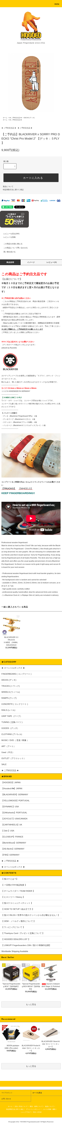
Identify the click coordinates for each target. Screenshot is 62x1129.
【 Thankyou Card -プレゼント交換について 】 (22, 933)
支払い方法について (21, 1106)
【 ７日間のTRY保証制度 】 (14, 885)
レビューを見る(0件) (11, 234)
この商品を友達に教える (12, 244)
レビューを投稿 (9, 237)
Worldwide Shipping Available (14, 951)
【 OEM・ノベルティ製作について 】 (18, 921)
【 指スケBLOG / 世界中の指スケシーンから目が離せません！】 (30, 915)
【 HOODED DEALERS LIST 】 (15, 939)
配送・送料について (36, 1106)
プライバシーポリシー (33, 1109)
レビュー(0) (52, 262)
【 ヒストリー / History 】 (13, 897)
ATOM (39, 1112)
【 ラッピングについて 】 (13, 927)
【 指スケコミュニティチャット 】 (17, 903)
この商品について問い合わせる (15, 248)
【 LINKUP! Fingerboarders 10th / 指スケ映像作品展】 (26, 945)
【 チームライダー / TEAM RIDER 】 (18, 891)
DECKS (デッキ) (29, 117)
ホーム (5, 117)
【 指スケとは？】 (9, 879)
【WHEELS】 (25, 488)
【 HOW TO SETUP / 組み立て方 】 (17, 909)
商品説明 (10, 262)
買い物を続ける (9, 252)
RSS (34, 1112)
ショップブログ (26, 1112)
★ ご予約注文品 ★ (15, 117)
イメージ (31, 262)
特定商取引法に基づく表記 (13, 190)
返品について (8, 186)
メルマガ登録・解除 (49, 1109)
